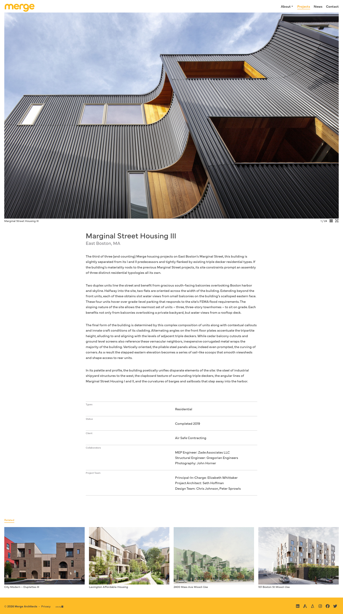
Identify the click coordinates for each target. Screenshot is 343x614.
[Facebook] (327, 606)
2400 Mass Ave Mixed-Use (191, 587)
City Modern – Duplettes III (21, 587)
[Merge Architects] (19, 6)
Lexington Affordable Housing (108, 587)
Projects (303, 6)
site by (59, 606)
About (286, 6)
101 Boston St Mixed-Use (274, 587)
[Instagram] (320, 606)
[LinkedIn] (297, 606)
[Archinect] (305, 606)
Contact (332, 6)
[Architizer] (312, 606)
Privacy (46, 606)
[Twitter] (335, 606)
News (318, 6)
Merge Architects (26, 606)
